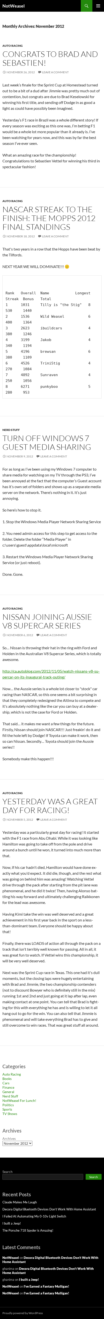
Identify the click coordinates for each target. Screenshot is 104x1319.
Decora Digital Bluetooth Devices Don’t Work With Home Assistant (49, 1209)
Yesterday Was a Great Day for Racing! (50, 805)
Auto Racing (12, 45)
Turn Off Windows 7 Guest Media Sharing (46, 442)
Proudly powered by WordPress (22, 1313)
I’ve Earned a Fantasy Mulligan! (46, 1286)
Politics (8, 1105)
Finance (8, 1087)
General (8, 1092)
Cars (5, 1083)
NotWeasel (13, 6)
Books (7, 1079)
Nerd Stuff (11, 430)
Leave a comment (55, 72)
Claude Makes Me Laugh (19, 1202)
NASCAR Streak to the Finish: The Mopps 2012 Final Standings (49, 218)
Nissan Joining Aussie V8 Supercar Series (47, 621)
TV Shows (9, 1114)
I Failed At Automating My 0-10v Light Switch (34, 1216)
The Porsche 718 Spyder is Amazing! (27, 1230)
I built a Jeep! (11, 1223)
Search (7, 1172)
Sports (7, 1109)
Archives (9, 1138)
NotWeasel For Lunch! (19, 1100)
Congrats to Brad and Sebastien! (50, 58)
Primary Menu (98, 6)
